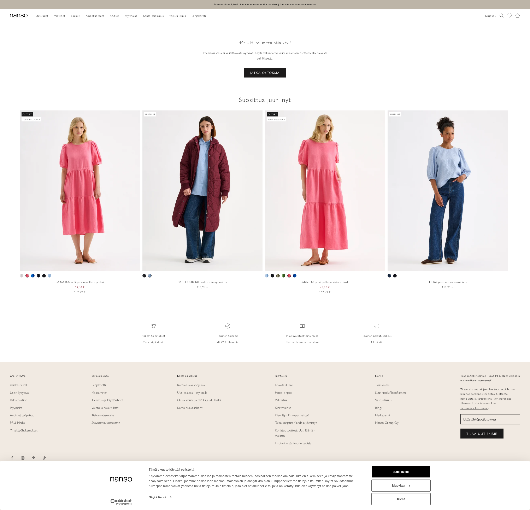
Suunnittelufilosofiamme (390, 392)
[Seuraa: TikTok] (44, 458)
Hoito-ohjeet (283, 392)
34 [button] (426, 266)
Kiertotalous (283, 407)
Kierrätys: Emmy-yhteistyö (292, 415)
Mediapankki (383, 415)
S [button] (70, 266)
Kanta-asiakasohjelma (191, 384)
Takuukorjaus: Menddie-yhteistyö (296, 422)
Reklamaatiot (18, 399)
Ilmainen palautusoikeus (376, 336)
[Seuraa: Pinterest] (33, 458)
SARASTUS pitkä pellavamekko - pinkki (325, 282)
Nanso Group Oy (387, 422)
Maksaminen (99, 392)
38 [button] (438, 266)
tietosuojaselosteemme (474, 408)
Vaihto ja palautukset (105, 407)
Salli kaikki (401, 472)
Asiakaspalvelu (19, 384)
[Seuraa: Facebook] (12, 458)
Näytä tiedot (157, 497)
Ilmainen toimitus (227, 336)
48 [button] (468, 266)
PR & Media (17, 422)
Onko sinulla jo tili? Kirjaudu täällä (199, 399)
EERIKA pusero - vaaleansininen (448, 282)
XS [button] (65, 266)
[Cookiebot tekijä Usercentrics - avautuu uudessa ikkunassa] (121, 502)
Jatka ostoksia (265, 72)
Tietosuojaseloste (103, 415)
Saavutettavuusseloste (106, 422)
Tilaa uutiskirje (481, 433)
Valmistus (281, 399)
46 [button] (462, 266)
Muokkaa (398, 485)
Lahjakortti (99, 384)
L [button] (80, 266)
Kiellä (401, 499)
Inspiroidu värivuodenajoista (293, 443)
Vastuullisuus (383, 399)
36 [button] (432, 266)
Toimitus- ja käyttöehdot (107, 399)
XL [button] (86, 266)
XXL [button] (93, 266)
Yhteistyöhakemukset (23, 430)
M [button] (75, 266)
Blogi (378, 407)
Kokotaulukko (284, 384)
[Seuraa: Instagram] (23, 458)
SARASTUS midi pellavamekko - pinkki (80, 282)
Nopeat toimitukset (153, 336)
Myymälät (16, 407)
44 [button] (456, 266)
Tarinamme (382, 384)
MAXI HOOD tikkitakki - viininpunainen (202, 282)
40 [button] (444, 266)
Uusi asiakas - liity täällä (192, 392)
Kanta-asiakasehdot (189, 407)
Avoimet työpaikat (22, 415)
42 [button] (450, 266)
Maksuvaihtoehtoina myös (302, 336)
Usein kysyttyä (19, 392)
